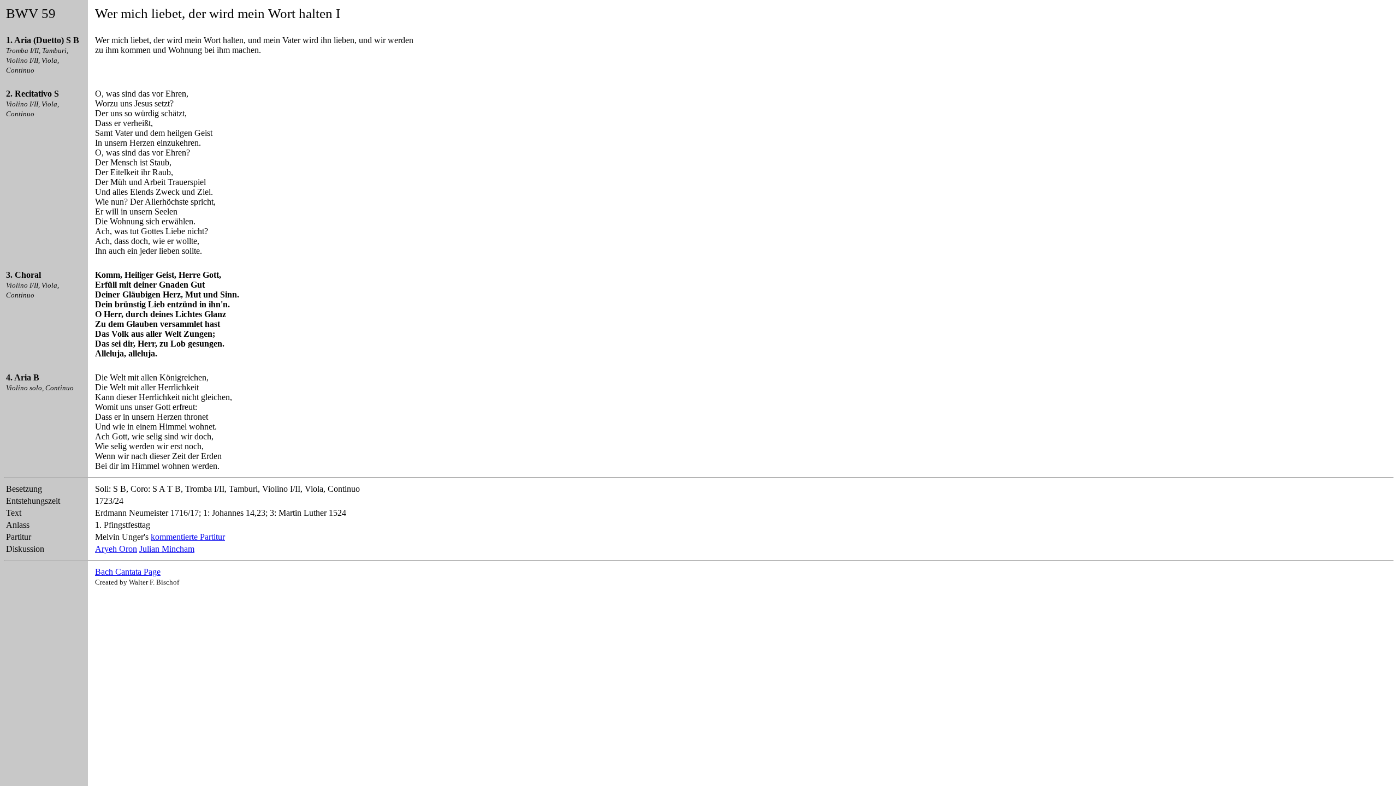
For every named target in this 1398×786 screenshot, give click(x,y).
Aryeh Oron (116, 548)
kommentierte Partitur (188, 536)
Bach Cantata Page (128, 571)
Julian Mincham (166, 548)
